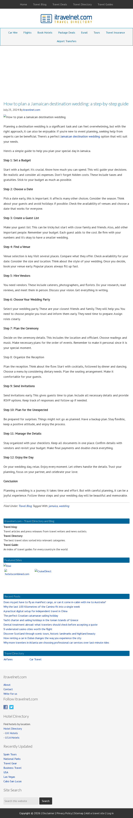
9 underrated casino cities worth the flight (27, 629)
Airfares (8, 659)
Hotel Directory (12, 728)
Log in (110, 813)
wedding (64, 506)
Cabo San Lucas (12, 781)
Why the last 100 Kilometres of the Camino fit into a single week (41, 606)
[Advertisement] (66, 71)
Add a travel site (95, 813)
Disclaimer (48, 813)
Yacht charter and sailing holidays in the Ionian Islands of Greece (40, 620)
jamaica (53, 506)
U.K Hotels (11, 733)
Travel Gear (10, 763)
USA (5, 772)
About (7, 684)
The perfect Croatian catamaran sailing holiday (30, 615)
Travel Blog (25, 506)
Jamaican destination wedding (80, 136)
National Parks (12, 758)
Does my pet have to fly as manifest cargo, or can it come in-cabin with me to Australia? (54, 602)
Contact (8, 689)
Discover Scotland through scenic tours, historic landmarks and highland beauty (49, 633)
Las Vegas (9, 776)
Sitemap (78, 813)
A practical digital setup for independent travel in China (35, 611)
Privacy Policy (64, 813)
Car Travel (35, 659)
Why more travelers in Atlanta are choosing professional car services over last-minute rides (56, 642)
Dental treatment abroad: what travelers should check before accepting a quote (50, 624)
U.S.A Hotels (12, 737)
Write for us (10, 693)
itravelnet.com (66, 19)
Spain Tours (10, 754)
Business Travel (12, 767)
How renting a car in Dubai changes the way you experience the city (42, 638)
